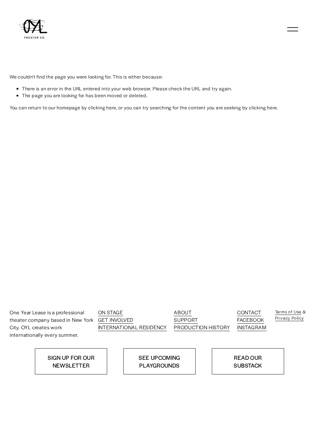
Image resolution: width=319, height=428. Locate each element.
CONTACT (249, 312)
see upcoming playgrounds (159, 361)
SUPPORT (186, 319)
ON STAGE (110, 312)
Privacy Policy (289, 318)
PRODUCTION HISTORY (202, 327)
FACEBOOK (250, 319)
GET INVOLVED (116, 319)
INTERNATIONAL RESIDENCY (132, 327)
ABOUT (183, 312)
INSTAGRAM (252, 327)
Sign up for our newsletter (71, 361)
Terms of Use (288, 312)
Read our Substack (248, 361)
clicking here (102, 107)
